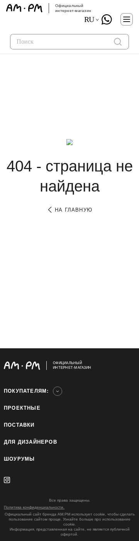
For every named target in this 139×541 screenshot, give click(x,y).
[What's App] (106, 19)
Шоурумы (19, 459)
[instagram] (7, 480)
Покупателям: (26, 391)
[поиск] (117, 41)
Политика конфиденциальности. (34, 507)
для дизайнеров (30, 442)
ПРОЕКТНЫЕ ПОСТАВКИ (22, 416)
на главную (72, 210)
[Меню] (126, 19)
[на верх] (127, 365)
